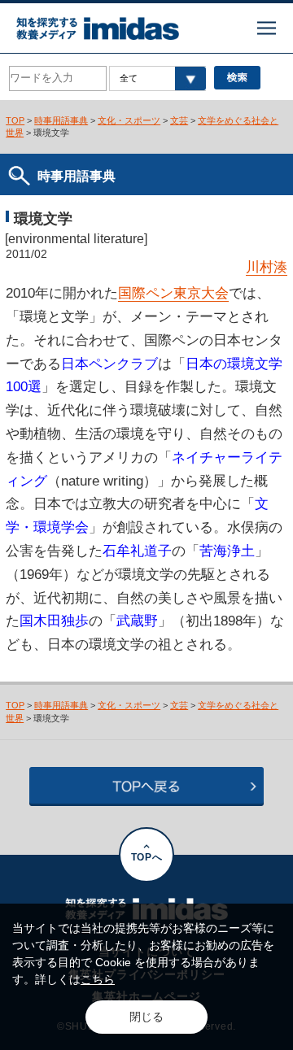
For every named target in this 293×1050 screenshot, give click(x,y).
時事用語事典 (61, 120)
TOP (15, 120)
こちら (98, 979)
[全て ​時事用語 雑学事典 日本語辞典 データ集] (157, 78)
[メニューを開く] (266, 28)
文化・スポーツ (129, 120)
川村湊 (266, 267)
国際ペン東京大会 (173, 293)
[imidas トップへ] (97, 28)
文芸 (179, 120)
